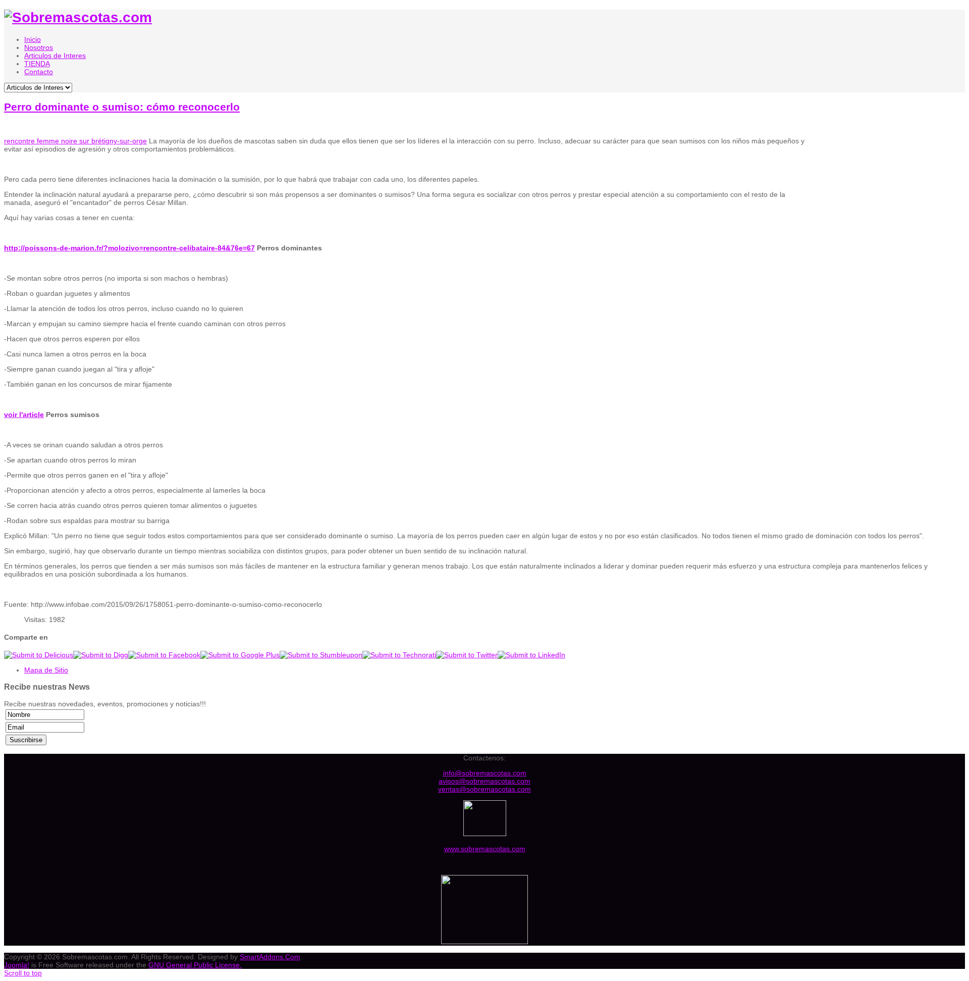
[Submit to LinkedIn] (531, 655)
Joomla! (16, 965)
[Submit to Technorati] (399, 655)
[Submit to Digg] (100, 655)
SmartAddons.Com (270, 957)
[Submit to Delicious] (38, 655)
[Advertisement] (888, 196)
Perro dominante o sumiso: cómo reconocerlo (122, 107)
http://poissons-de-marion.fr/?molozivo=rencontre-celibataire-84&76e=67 (129, 248)
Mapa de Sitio (46, 670)
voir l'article (24, 414)
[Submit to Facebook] (164, 655)
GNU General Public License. (195, 965)
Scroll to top (23, 973)
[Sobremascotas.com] (78, 17)
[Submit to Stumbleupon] (321, 655)
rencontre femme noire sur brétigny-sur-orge (75, 141)
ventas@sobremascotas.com (484, 789)
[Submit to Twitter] (467, 655)
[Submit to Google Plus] (240, 655)
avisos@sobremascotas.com (484, 781)
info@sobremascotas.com (484, 773)
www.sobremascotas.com (484, 849)
